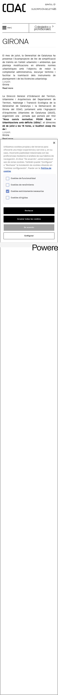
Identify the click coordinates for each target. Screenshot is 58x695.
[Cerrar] (54, 142)
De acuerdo (29, 227)
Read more (7, 88)
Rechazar (29, 210)
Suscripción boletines (43, 9)
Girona (5, 84)
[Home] (14, 8)
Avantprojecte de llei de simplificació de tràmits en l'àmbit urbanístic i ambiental (29, 60)
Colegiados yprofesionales (42, 28)
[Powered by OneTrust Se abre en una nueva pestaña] (44, 245)
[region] (29, 417)
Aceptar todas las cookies (29, 219)
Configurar (29, 236)
